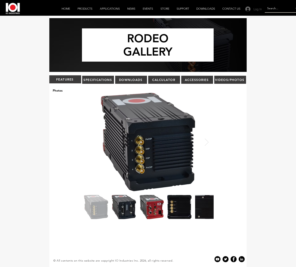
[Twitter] (226, 259)
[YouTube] (217, 259)
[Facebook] (234, 259)
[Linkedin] (242, 259)
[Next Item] (206, 142)
